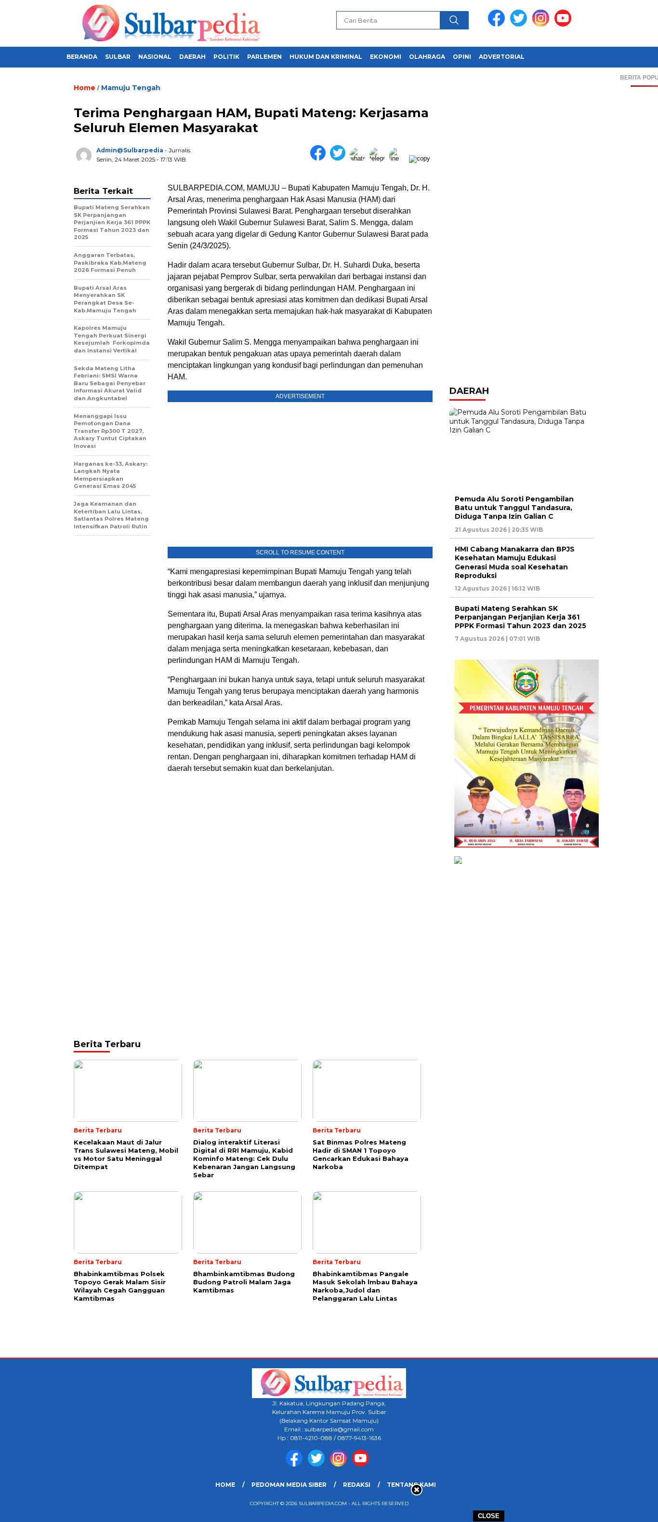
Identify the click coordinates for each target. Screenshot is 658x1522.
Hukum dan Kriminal (326, 56)
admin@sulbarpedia (129, 150)
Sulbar (118, 56)
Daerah (192, 56)
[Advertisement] (300, 850)
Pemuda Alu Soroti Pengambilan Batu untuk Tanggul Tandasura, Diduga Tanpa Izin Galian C (514, 508)
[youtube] (564, 24)
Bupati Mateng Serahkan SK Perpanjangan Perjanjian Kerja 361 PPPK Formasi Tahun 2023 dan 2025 (520, 617)
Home (225, 1484)
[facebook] (498, 24)
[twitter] (520, 24)
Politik (226, 56)
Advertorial (502, 56)
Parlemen (264, 56)
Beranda (81, 56)
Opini (462, 56)
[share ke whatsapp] (359, 158)
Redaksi (356, 1484)
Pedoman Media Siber (289, 1484)
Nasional (154, 56)
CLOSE (489, 1516)
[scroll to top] (630, 1507)
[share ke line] (399, 158)
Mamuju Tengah (130, 87)
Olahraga (427, 56)
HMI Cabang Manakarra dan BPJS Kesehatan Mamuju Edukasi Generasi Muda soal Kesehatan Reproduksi (515, 562)
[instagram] (542, 24)
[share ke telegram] (379, 158)
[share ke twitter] (340, 158)
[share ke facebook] (320, 158)
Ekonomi (385, 56)
